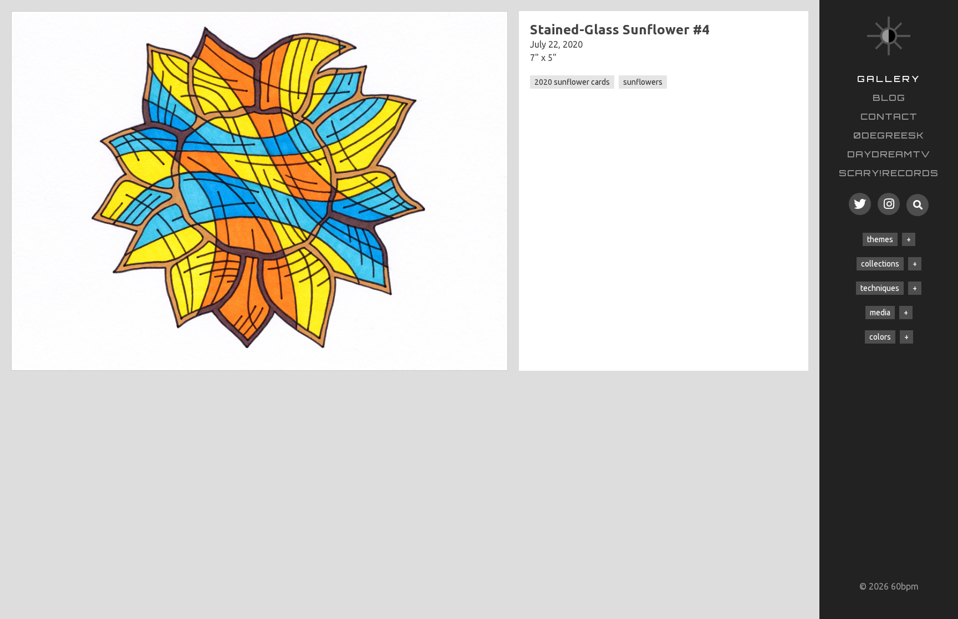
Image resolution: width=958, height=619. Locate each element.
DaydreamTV (888, 154)
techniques (879, 288)
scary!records (889, 172)
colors (880, 336)
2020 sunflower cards (572, 82)
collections (880, 263)
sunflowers (643, 82)
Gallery (888, 78)
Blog (889, 97)
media (880, 312)
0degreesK (888, 135)
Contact (889, 116)
